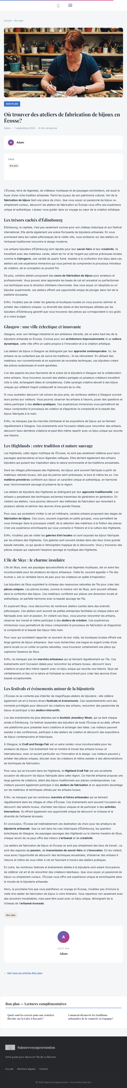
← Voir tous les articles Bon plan (23, 973)
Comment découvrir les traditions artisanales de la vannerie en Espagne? (90, 1016)
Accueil (7, 20)
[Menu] (70, 5)
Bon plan (18, 20)
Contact (43, 1068)
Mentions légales (26, 1068)
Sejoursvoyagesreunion (36, 1047)
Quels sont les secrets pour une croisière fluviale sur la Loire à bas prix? (30, 1016)
